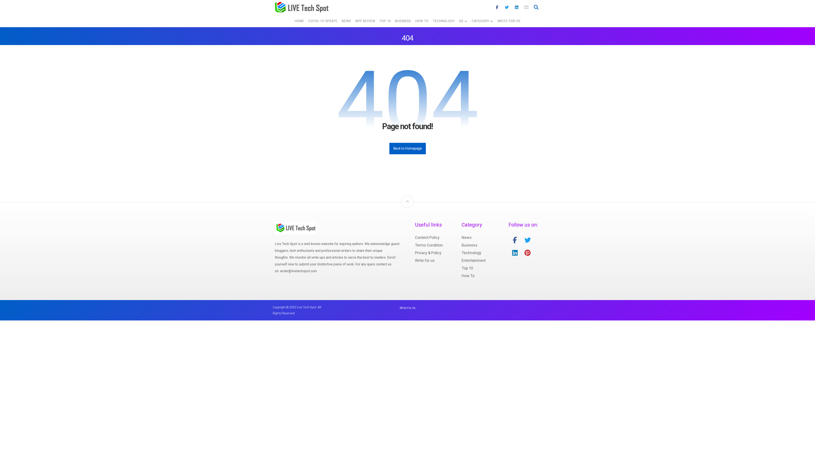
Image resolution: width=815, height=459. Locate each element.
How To (468, 275)
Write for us (425, 260)
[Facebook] (497, 7)
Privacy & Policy (428, 253)
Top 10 (467, 268)
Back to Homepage (407, 148)
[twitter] (527, 240)
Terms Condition (429, 245)
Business (470, 245)
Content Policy (427, 237)
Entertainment (474, 260)
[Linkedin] (516, 7)
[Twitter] (507, 7)
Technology (471, 253)
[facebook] (515, 240)
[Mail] (526, 7)
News (467, 237)
